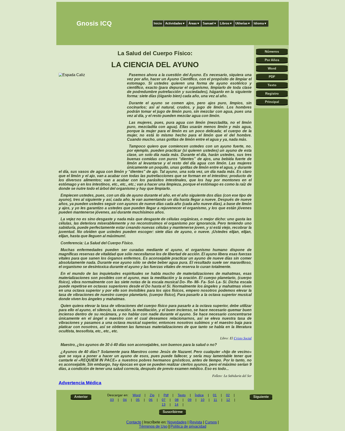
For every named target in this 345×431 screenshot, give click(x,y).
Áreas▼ (194, 23)
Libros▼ (226, 23)
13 (163, 404)
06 (151, 400)
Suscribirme (173, 412)
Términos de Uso (153, 426)
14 (176, 404)
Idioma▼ (260, 23)
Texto (272, 85)
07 (163, 400)
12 (228, 400)
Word (272, 68)
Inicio (158, 23)
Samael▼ (210, 23)
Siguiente (261, 397)
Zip (152, 395)
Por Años (272, 60)
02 (228, 395)
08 (177, 400)
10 (202, 400)
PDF (272, 76)
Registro (272, 93)
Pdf (166, 395)
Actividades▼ (175, 23)
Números (272, 51)
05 (138, 400)
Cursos (211, 422)
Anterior (81, 397)
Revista (195, 422)
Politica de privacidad (188, 426)
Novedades (177, 422)
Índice (199, 395)
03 (112, 400)
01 (215, 395)
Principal (272, 102)
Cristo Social (243, 338)
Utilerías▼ (242, 23)
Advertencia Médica (80, 382)
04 (125, 400)
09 (190, 400)
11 (215, 400)
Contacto (133, 422)
